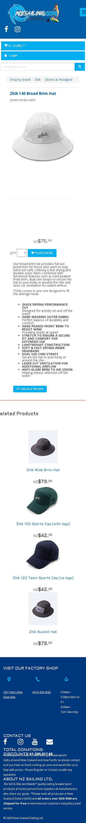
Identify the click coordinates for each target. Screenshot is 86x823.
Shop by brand (20, 79)
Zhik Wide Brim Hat (43, 470)
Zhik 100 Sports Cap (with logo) (43, 524)
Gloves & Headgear (59, 79)
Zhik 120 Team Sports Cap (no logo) (43, 578)
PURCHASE (43, 253)
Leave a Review (31, 389)
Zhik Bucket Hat (43, 632)
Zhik (38, 79)
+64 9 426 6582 (41, 692)
